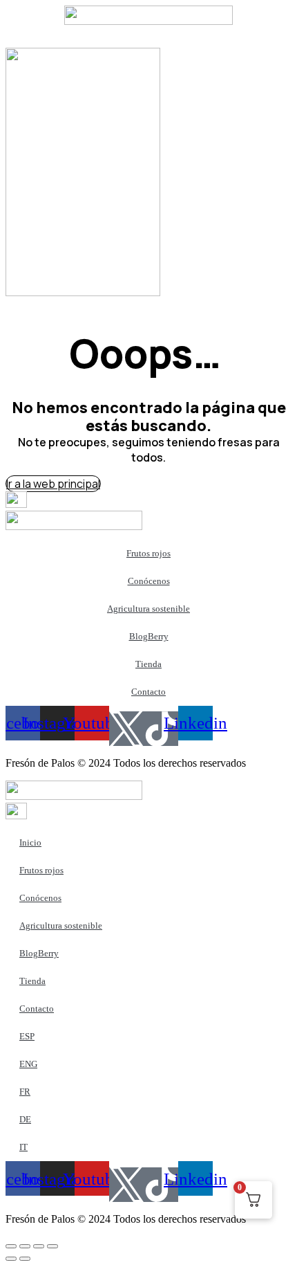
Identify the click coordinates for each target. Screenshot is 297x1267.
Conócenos (149, 581)
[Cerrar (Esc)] (52, 1246)
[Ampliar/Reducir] (11, 1246)
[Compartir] (38, 1246)
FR (24, 1091)
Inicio (30, 842)
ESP (27, 1036)
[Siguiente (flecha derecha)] (24, 1259)
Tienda (148, 664)
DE (25, 1119)
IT (23, 1147)
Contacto (148, 691)
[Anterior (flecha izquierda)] (11, 1259)
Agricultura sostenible (148, 608)
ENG (28, 1064)
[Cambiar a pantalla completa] (24, 1246)
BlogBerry (149, 636)
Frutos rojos (148, 553)
